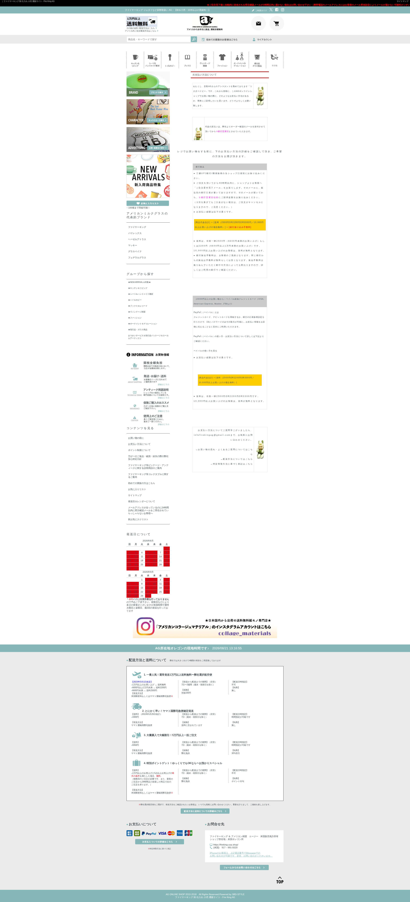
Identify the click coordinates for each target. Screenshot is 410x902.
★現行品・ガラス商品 (137, 329)
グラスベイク (135, 251)
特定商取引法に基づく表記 (160, 849)
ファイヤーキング (137, 227)
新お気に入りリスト (138, 519)
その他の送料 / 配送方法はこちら (140, 28)
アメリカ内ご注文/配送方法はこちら (140, 31)
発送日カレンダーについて (141, 501)
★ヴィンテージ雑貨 (136, 312)
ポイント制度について (139, 450)
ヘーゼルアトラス (137, 239)
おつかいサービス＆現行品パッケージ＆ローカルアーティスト (148, 336)
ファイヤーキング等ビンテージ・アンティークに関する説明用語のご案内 (148, 466)
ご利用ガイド (261, 10)
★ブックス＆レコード (137, 306)
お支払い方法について (139, 444)
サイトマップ (402, 1)
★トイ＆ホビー (135, 300)
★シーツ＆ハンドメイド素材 (140, 294)
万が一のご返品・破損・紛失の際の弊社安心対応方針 (148, 457)
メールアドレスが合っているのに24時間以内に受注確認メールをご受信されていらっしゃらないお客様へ (148, 510)
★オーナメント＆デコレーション (142, 324)
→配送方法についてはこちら (237, 459)
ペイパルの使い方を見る (205, 351)
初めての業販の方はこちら (141, 483)
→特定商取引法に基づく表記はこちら (231, 464)
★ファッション (135, 318)
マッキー (132, 245)
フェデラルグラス (137, 257)
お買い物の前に (136, 438)
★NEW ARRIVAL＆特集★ (139, 282)
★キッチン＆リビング (137, 288)
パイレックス (135, 233)
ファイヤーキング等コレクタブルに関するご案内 (148, 475)
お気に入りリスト (137, 489)
